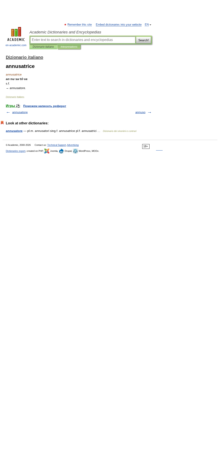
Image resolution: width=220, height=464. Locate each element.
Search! (143, 40)
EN (147, 24)
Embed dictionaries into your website (119, 24)
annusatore (20, 112)
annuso (140, 112)
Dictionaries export (15, 151)
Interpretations (69, 46)
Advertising (73, 145)
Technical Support (56, 145)
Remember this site (80, 24)
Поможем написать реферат (44, 106)
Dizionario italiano (43, 46)
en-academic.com (16, 45)
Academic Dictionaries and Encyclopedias (65, 32)
